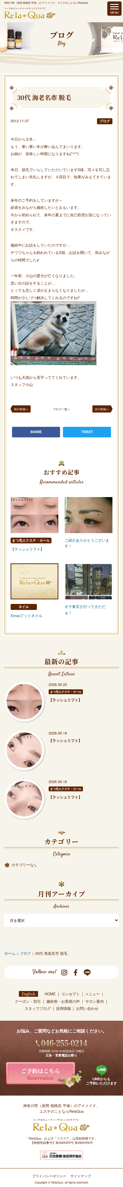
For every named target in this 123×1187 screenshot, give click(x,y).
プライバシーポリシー (49, 1176)
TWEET (87, 431)
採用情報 (63, 1008)
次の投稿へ (102, 409)
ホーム (9, 953)
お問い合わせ (87, 1008)
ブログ (105, 121)
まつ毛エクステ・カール (31, 540)
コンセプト (70, 993)
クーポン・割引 (28, 1001)
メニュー (92, 993)
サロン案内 (94, 1001)
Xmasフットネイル (26, 615)
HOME (50, 993)
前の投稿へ (21, 409)
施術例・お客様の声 (63, 1001)
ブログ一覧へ (61, 409)
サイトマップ (80, 1176)
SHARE (36, 431)
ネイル (24, 606)
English (28, 993)
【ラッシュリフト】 (27, 549)
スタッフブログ (38, 1008)
